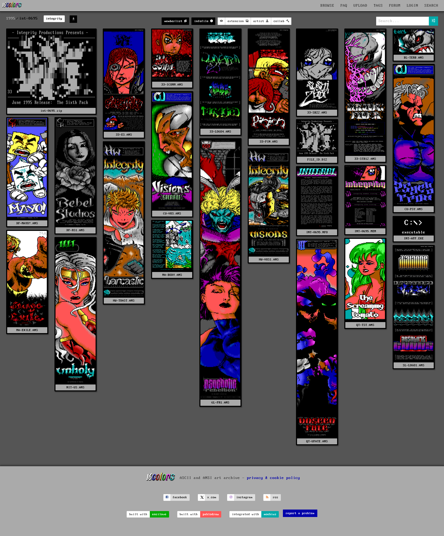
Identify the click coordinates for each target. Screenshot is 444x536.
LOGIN (412, 6)
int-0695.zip (51, 110)
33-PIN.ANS (269, 141)
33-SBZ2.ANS (317, 112)
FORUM (395, 6)
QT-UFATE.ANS (317, 441)
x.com (211, 497)
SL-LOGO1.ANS (413, 365)
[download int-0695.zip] (73, 19)
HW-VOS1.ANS (269, 259)
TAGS (378, 6)
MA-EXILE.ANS (27, 330)
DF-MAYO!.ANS (27, 223)
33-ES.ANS (124, 134)
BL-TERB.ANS (414, 57)
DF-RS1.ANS (76, 230)
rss (275, 497)
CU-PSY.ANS (414, 209)
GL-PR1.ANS (220, 402)
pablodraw (211, 514)
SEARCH (431, 6)
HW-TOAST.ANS (124, 300)
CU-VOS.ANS (172, 213)
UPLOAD (360, 6)
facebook (180, 497)
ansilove (159, 514)
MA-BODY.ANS (172, 275)
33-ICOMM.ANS (172, 84)
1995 (10, 18)
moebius (270, 514)
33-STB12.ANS (365, 159)
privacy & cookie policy (273, 478)
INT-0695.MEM (365, 231)
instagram (244, 497)
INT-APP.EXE (414, 238)
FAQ (343, 6)
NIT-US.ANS (76, 387)
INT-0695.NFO (317, 232)
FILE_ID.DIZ (317, 159)
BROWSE (327, 6)
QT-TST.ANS (365, 325)
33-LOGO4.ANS (220, 131)
